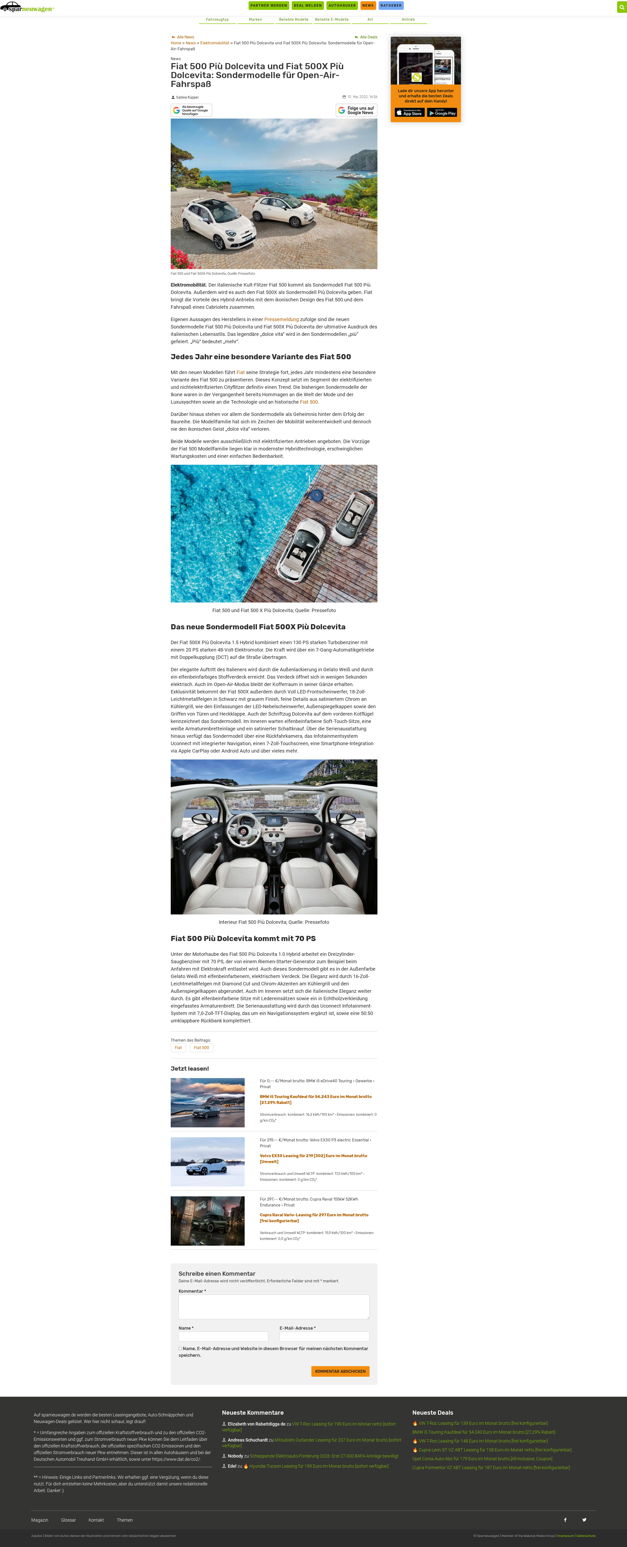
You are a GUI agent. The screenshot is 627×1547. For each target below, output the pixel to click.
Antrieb (408, 19)
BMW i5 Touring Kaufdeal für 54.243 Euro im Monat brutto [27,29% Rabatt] (483, 1432)
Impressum (565, 1536)
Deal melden (308, 5)
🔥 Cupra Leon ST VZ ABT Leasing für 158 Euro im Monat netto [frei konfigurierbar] (492, 1449)
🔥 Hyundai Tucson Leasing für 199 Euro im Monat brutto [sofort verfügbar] (316, 1466)
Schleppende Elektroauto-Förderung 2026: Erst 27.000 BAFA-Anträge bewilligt (324, 1456)
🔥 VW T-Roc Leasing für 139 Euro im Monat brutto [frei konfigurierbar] (480, 1423)
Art (370, 19)
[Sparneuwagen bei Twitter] (584, 1519)
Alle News (185, 37)
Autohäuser (342, 5)
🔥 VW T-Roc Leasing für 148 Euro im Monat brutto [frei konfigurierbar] (480, 1441)
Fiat (241, 372)
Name (186, 1328)
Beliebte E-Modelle (332, 19)
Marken (255, 19)
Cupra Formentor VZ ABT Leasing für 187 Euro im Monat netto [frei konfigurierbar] (491, 1467)
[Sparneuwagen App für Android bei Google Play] (442, 112)
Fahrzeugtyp (217, 19)
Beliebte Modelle (294, 19)
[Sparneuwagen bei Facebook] (565, 1519)
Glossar (68, 1520)
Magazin (39, 1520)
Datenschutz (586, 1536)
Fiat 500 (309, 402)
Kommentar (192, 1291)
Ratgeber (391, 5)
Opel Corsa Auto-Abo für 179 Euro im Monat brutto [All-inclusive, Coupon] (482, 1458)
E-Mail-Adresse (298, 1328)
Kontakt (96, 1520)
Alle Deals (368, 37)
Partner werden (269, 5)
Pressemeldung (281, 319)
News (368, 5)
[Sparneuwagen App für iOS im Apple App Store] (410, 112)
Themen (125, 1520)
